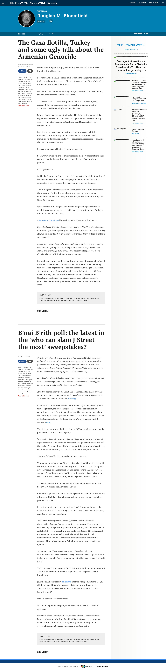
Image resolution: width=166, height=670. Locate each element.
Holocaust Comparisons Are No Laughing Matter (139, 99)
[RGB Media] (84, 666)
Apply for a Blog (141, 34)
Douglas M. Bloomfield (62, 15)
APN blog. (72, 398)
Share (23, 71)
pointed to (66, 581)
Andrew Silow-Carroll (139, 103)
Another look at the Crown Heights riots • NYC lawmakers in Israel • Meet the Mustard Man (139, 84)
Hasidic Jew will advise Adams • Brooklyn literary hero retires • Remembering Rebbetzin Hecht (138, 144)
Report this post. (23, 106)
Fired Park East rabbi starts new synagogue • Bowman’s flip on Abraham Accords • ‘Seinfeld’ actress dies (139, 115)
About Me (51, 34)
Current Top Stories (131, 50)
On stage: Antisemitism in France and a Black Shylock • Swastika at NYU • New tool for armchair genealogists (131, 66)
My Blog (40, 34)
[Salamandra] (102, 666)
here (48, 422)
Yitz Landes (135, 133)
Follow (41, 21)
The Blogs (42, 11)
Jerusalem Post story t (49, 220)
